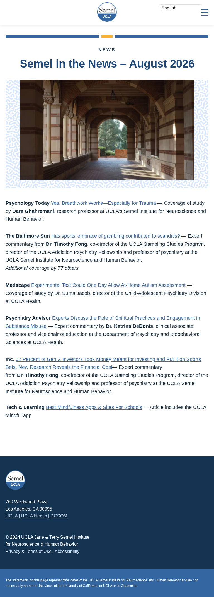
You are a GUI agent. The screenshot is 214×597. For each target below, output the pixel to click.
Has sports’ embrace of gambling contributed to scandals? (115, 236)
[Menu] (205, 12)
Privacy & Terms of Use (29, 551)
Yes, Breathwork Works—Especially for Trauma (103, 203)
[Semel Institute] (107, 12)
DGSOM (58, 516)
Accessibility (67, 551)
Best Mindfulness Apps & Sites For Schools (94, 407)
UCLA (12, 516)
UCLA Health (34, 516)
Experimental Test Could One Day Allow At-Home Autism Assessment (108, 285)
